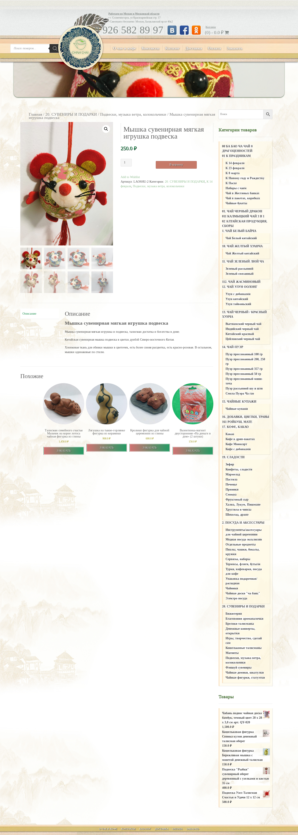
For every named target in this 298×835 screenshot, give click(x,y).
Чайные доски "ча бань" (243, 593)
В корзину (176, 164)
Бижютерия (234, 613)
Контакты (150, 48)
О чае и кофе (124, 48)
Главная (35, 114)
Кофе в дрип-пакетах (240, 439)
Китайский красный (240, 334)
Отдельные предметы (241, 544)
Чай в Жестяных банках (242, 193)
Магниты (232, 653)
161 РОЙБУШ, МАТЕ (237, 422)
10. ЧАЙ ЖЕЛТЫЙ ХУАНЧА (242, 246)
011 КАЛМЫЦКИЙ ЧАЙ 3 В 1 (243, 216)
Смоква (231, 494)
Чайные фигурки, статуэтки (245, 677)
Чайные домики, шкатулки (245, 672)
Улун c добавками (238, 294)
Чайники (232, 588)
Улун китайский (237, 299)
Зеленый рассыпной (239, 268)
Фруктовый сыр (237, 499)
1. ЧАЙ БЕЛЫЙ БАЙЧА (239, 231)
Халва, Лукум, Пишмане (243, 504)
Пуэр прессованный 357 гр (244, 368)
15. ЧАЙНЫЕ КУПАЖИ (239, 401)
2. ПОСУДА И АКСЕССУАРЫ (243, 522)
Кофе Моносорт (236, 444)
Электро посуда (236, 598)
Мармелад (233, 474)
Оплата (214, 48)
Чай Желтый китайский (242, 253)
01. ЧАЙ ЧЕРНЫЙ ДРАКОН (242, 211)
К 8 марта (233, 173)
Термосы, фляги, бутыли (243, 564)
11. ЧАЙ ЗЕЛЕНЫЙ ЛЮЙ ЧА (243, 261)
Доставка (193, 48)
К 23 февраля (235, 168)
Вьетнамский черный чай (243, 324)
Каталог (172, 48)
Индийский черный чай (242, 329)
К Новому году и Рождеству (245, 178)
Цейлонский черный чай (243, 339)
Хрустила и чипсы (238, 509)
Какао (230, 434)
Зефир (230, 464)
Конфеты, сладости (239, 469)
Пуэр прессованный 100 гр (244, 354)
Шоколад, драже (237, 514)
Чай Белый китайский (241, 238)
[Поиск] (55, 48)
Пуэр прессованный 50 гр (243, 373)
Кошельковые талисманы (244, 648)
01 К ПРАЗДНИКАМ (236, 156)
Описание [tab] (29, 313)
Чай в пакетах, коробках (243, 198)
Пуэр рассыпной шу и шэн (244, 388)
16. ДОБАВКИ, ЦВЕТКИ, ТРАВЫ (245, 416)
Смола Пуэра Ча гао (240, 393)
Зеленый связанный (239, 273)
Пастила (231, 479)
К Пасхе (231, 183)
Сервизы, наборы (238, 559)
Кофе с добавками (238, 449)
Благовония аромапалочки (244, 618)
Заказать (235, 48)
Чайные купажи (237, 408)
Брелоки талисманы (240, 623)
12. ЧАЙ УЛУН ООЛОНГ (239, 286)
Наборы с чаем (236, 188)
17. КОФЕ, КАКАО (235, 427)
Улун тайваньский (238, 304)
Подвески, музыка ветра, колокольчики (133, 114)
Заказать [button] (64, 450)
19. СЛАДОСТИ (233, 457)
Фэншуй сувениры (239, 667)
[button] (106, 129)
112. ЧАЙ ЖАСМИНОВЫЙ (241, 281)
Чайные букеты (236, 203)
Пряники (232, 489)
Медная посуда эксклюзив (244, 539)
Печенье (231, 484)
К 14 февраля (235, 163)
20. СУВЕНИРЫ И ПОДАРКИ (71, 114)
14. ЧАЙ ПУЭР (232, 347)
